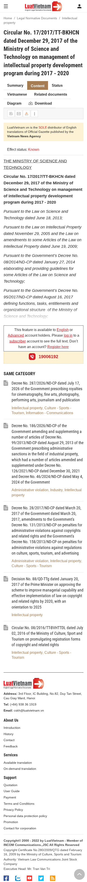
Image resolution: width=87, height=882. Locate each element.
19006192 (47, 356)
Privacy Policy (13, 809)
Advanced (16, 335)
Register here (58, 347)
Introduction (12, 727)
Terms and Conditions (19, 803)
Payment (10, 797)
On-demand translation (20, 768)
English (63, 330)
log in (68, 335)
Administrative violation (30, 490)
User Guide (12, 791)
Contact (9, 740)
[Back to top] (79, 874)
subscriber (17, 341)
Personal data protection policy (25, 816)
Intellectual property (27, 408)
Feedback (11, 746)
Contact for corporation (20, 828)
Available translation (18, 762)
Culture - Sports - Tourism (32, 566)
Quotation (10, 785)
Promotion (11, 822)
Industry (56, 490)
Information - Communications (49, 413)
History (8, 734)
